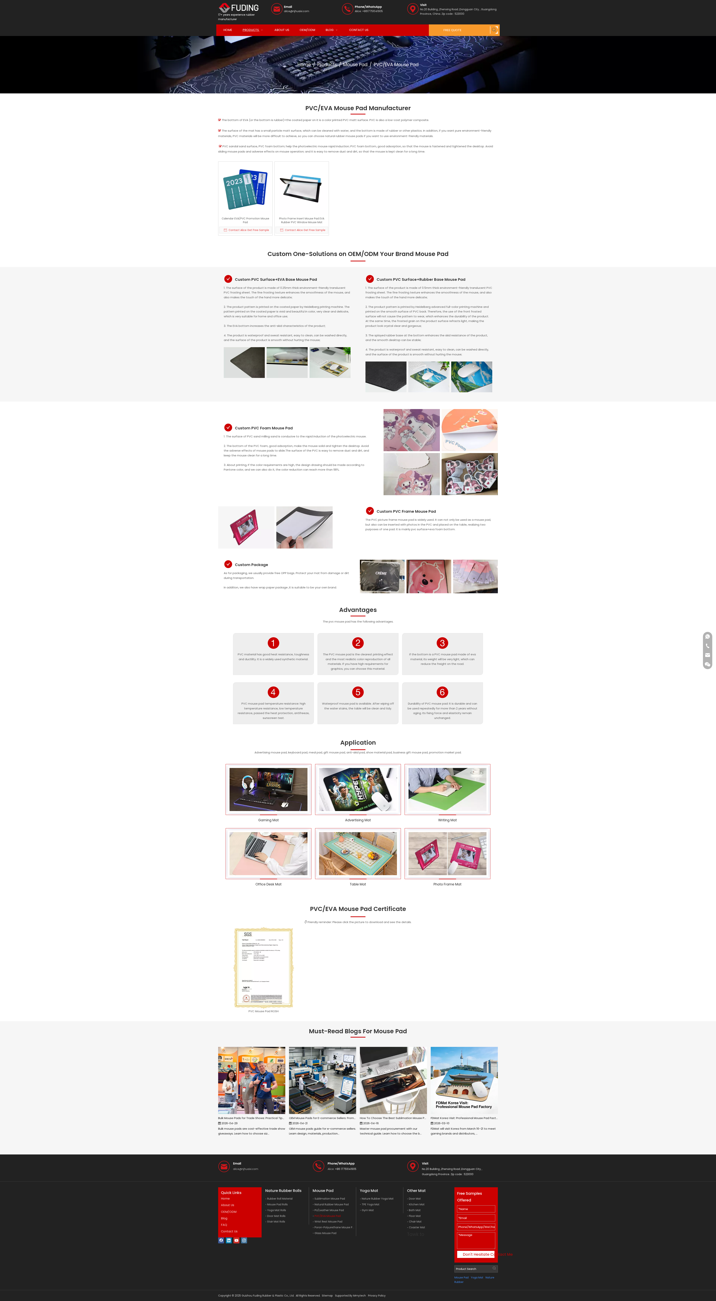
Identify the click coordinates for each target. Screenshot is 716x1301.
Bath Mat (415, 1210)
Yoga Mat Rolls (276, 1210)
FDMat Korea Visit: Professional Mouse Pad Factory (464, 1118)
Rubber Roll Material (280, 1199)
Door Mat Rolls (276, 1216)
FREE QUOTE (452, 30)
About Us (227, 1205)
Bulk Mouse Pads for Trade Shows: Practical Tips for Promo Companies (251, 1118)
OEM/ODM (228, 1212)
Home (225, 1198)
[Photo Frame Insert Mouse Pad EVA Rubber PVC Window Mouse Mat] (302, 188)
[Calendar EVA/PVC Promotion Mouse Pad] (245, 188)
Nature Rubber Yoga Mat (378, 1199)
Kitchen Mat (417, 1204)
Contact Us (229, 1231)
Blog (224, 1218)
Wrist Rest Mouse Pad (328, 1221)
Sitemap (327, 1295)
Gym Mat (368, 1210)
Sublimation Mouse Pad (330, 1199)
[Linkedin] (229, 1240)
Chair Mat (415, 1221)
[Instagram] (244, 1240)
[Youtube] (236, 1240)
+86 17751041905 (345, 1169)
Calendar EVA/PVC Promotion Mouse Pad (245, 220)
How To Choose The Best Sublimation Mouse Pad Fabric (393, 1118)
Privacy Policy (377, 1295)
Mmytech (359, 1295)
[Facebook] (221, 1240)
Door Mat (415, 1199)
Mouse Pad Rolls (277, 1204)
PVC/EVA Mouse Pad (328, 1216)
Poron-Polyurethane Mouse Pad (335, 1227)
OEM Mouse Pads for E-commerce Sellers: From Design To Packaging (322, 1118)
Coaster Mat (417, 1227)
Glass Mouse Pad (325, 1233)
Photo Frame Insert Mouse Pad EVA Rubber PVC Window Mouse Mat (301, 220)
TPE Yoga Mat (370, 1204)
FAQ (224, 1225)
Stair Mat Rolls (276, 1221)
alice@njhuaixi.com (296, 11)
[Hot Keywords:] (494, 30)
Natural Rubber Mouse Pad (332, 1204)
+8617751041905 (372, 11)
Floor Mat (415, 1216)
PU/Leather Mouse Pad (329, 1210)
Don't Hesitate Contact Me (478, 1254)
